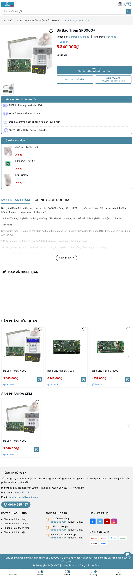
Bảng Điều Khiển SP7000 (60, 370)
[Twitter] (100, 521)
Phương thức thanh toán (17, 527)
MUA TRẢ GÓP (113, 79)
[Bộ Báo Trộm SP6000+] (22, 347)
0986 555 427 (21, 492)
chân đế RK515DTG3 (26, 146)
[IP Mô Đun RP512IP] (8, 164)
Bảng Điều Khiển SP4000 (104, 370)
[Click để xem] (27, 54)
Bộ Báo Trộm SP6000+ (15, 370)
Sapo (97, 565)
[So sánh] (62, 41)
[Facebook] (93, 521)
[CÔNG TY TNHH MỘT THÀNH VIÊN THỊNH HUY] (15, 4)
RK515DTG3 (21, 174)
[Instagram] (114, 521)
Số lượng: (62, 54)
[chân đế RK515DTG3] (8, 150)
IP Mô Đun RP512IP (24, 160)
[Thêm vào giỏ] (39, 379)
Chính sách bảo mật (14, 532)
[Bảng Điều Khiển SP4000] (111, 347)
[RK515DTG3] (8, 179)
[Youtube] (107, 521)
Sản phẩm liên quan (19, 321)
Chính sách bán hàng (15, 519)
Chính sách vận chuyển (16, 523)
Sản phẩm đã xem (16, 394)
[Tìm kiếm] (128, 11)
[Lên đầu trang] (128, 546)
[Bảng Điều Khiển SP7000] (66, 347)
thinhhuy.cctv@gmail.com (23, 497)
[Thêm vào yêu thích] (51, 31)
